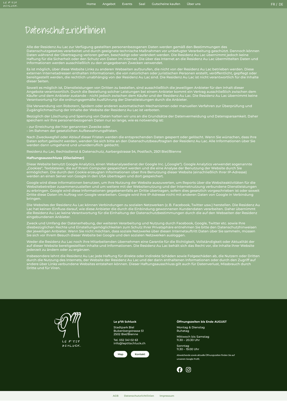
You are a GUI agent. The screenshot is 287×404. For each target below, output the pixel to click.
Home (91, 4)
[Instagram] (188, 370)
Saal (142, 4)
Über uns (193, 4)
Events (127, 4)
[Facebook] (180, 370)
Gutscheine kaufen (166, 4)
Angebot (108, 4)
